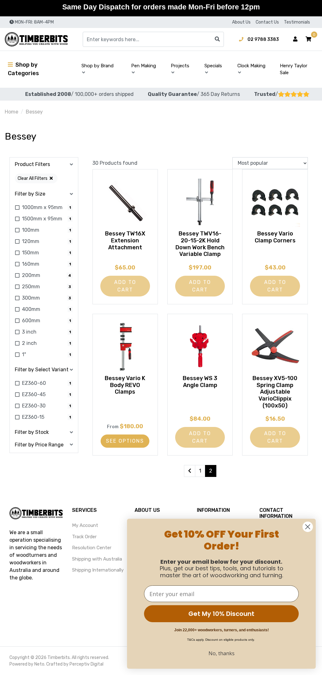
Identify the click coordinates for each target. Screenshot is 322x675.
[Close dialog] (307, 526)
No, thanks (221, 653)
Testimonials (297, 22)
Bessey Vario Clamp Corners (275, 237)
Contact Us (267, 22)
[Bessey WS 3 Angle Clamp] (200, 346)
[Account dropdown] (295, 39)
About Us (241, 22)
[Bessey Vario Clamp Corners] (275, 202)
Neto (39, 664)
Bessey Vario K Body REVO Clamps (125, 385)
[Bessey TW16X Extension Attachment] (125, 202)
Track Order (84, 536)
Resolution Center (91, 548)
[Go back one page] (189, 471)
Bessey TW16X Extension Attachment (125, 240)
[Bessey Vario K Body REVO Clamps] (125, 346)
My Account (85, 525)
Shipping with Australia (97, 559)
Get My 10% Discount (221, 613)
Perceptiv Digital (86, 664)
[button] (308, 39)
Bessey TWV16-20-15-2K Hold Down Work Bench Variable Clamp (200, 243)
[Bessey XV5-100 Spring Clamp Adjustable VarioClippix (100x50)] (275, 346)
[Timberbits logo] (36, 39)
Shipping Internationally (98, 570)
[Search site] (217, 39)
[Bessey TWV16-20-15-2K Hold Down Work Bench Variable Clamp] (200, 202)
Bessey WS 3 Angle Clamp (200, 382)
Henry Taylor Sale (293, 69)
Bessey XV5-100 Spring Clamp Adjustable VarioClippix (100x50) (275, 392)
